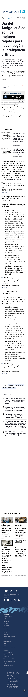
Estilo (5, 639)
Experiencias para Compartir (9, 292)
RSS (5, 663)
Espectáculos (7, 630)
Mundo (5, 632)
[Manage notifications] (24, 690)
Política (5, 619)
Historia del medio (8, 665)
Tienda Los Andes (8, 654)
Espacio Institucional (9, 648)
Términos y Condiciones (10, 659)
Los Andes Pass (8, 652)
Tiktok (11, 600)
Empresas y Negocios (9, 636)
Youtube (19, 600)
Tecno (5, 643)
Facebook (4, 600)
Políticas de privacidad (9, 661)
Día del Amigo (19, 385)
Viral (5, 645)
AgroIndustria (7, 641)
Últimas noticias (8, 616)
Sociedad (6, 623)
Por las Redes (8, 17)
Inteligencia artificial (9, 387)
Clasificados (7, 656)
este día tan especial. (15, 179)
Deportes (6, 628)
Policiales (6, 625)
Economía (6, 621)
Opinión (6, 634)
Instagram (8, 600)
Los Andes (2, 18)
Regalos (5, 204)
